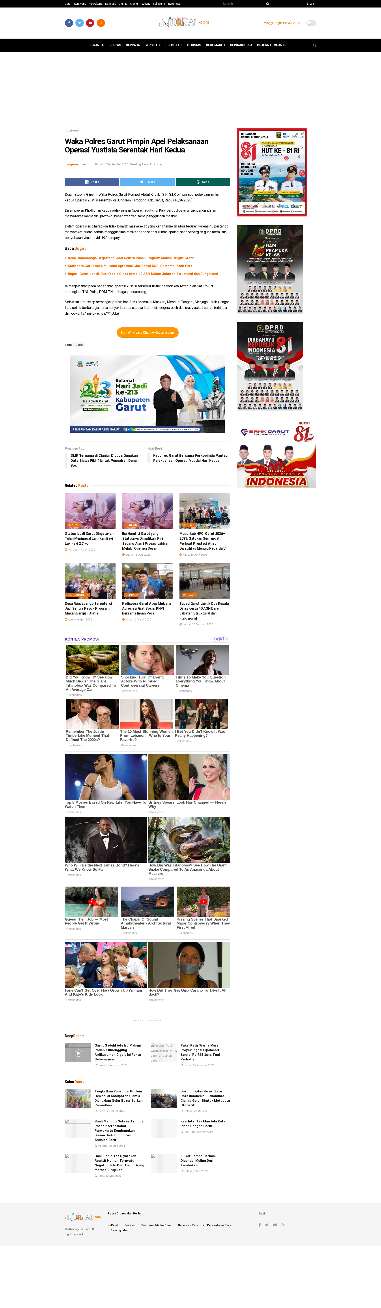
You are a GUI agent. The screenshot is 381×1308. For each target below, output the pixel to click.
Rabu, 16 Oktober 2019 (198, 1131)
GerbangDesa (241, 45)
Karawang (80, 3)
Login (312, 3)
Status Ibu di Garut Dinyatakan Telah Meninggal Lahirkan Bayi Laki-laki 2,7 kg (89, 539)
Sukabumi (159, 3)
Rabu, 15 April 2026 (194, 554)
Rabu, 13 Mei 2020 (109, 1175)
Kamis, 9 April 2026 (79, 619)
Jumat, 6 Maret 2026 (138, 619)
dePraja (133, 45)
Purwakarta (96, 3)
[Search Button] (267, 4)
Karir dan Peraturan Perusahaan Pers (204, 1225)
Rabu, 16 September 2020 (111, 164)
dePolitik (153, 45)
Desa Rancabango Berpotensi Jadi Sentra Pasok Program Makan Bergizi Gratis (131, 258)
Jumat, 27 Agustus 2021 (198, 1065)
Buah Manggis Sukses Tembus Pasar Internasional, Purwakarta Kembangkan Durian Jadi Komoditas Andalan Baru (119, 1130)
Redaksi (130, 1225)
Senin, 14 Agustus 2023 (112, 1065)
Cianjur (134, 3)
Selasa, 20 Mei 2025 (196, 1111)
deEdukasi (173, 45)
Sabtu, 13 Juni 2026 (137, 554)
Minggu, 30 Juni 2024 (111, 1145)
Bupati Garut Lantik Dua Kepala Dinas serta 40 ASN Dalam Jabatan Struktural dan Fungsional (143, 274)
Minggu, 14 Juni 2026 (81, 549)
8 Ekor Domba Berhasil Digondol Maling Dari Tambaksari (199, 1160)
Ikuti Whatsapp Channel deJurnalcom (147, 332)
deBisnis (194, 45)
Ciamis (123, 3)
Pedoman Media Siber (156, 1225)
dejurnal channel (272, 45)
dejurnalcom (77, 164)
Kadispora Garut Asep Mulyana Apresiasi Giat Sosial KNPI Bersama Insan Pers (130, 266)
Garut (68, 3)
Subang (145, 3)
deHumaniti (215, 45)
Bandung (110, 3)
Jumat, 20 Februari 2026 (197, 624)
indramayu (174, 3)
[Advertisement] (190, 92)
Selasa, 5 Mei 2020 (195, 1171)
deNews (114, 45)
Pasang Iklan (119, 1230)
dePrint (113, 1225)
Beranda (97, 45)
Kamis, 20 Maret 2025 (111, 1111)
